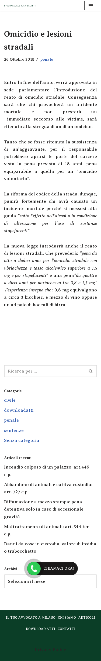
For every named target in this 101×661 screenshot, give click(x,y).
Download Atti (40, 629)
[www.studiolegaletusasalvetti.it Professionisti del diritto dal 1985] (20, 6)
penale (46, 59)
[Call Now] (34, 568)
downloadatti (19, 410)
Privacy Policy (50, 649)
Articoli (86, 617)
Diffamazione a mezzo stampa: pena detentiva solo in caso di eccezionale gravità (43, 509)
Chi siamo (67, 617)
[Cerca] (91, 371)
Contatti (66, 629)
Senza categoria (21, 440)
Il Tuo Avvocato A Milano (30, 617)
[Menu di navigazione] (90, 5)
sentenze (14, 430)
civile (10, 400)
